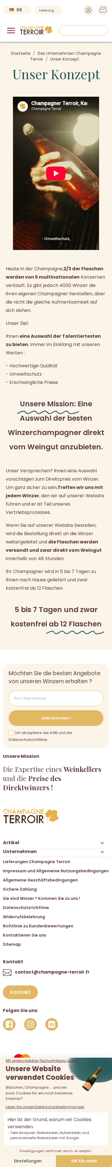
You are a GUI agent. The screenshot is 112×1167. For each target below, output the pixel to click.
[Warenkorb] (101, 11)
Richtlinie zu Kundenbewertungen (38, 926)
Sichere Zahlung (20, 889)
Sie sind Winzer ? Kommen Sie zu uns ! (41, 898)
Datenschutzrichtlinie (26, 907)
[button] (20, 992)
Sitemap (12, 944)
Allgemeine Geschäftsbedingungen (40, 880)
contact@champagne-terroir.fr (52, 972)
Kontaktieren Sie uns (24, 935)
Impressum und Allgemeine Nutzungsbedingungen (56, 871)
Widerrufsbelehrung (24, 917)
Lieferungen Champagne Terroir (36, 862)
